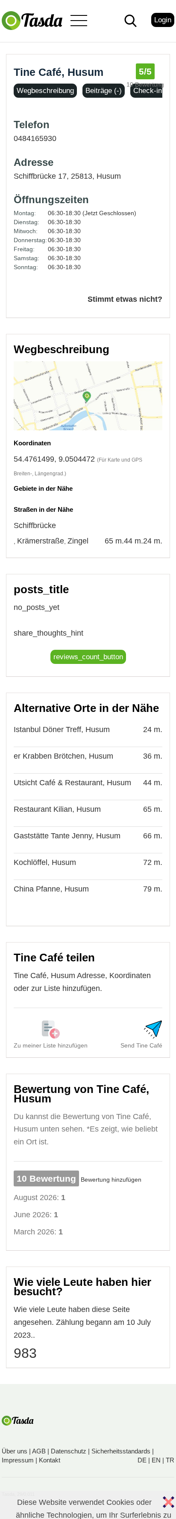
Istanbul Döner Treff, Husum (62, 729)
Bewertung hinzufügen (111, 1179)
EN (156, 1460)
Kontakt (49, 1460)
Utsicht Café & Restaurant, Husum (72, 782)
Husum (109, 176)
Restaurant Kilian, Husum (57, 809)
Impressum (18, 1460)
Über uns (14, 1451)
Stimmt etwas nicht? (125, 299)
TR (170, 1460)
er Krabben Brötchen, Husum (63, 756)
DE (142, 1460)
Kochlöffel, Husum (45, 862)
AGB (39, 1451)
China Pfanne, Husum (51, 889)
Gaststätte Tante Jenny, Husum (67, 836)
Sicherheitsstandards (120, 1451)
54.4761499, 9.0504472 (54, 459)
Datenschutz (68, 1451)
